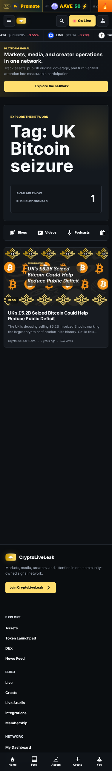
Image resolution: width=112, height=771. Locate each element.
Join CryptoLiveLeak (26, 587)
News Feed (15, 658)
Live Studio (15, 702)
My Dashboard (18, 747)
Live (9, 682)
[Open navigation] (9, 20)
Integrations (16, 713)
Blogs (22, 232)
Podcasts (82, 232)
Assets (11, 628)
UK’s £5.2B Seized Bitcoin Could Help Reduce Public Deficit (48, 316)
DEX (9, 648)
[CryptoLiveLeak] (21, 21)
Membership (16, 723)
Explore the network (52, 86)
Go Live (84, 20)
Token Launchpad (20, 638)
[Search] (61, 20)
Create (11, 692)
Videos (50, 232)
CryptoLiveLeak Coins (22, 341)
